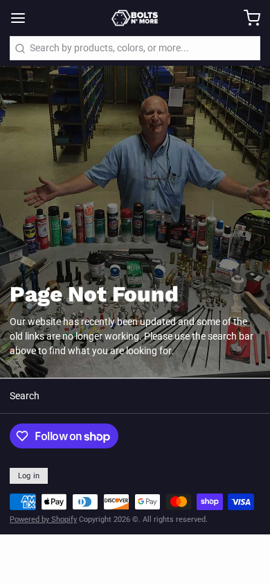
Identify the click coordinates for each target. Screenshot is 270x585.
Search (24, 395)
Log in (29, 475)
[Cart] (247, 18)
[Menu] (23, 18)
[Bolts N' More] (135, 18)
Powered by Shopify (43, 519)
